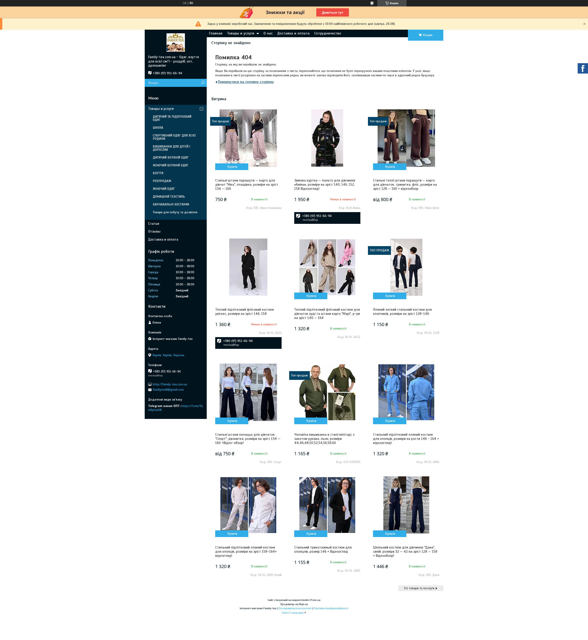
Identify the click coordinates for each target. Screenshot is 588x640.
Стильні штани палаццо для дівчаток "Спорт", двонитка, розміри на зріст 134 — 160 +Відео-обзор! (247, 438)
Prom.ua (315, 600)
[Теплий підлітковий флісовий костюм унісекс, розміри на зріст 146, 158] (248, 267)
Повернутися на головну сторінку (246, 82)
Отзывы (154, 231)
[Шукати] (203, 83)
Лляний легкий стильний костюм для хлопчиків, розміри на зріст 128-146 (402, 311)
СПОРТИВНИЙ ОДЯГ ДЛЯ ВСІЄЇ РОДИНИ (174, 137)
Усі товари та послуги (419, 588)
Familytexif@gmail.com (168, 390)
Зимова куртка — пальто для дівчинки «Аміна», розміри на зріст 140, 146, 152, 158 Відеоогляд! (324, 184)
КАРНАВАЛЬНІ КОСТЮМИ (171, 204)
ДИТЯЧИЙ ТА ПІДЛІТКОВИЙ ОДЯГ (172, 118)
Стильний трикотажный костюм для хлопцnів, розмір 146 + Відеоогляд (323, 549)
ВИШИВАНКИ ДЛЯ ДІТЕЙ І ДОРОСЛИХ (171, 148)
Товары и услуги (240, 33)
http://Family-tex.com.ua (170, 384)
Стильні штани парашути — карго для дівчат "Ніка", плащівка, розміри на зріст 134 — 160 (246, 184)
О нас (268, 33)
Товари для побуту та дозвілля (175, 212)
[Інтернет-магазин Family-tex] (175, 42)
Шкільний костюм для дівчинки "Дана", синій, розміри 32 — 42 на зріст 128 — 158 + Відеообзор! (405, 551)
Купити (232, 167)
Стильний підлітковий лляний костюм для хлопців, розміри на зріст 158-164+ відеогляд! (246, 551)
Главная (215, 33)
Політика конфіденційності (331, 608)
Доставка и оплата (293, 33)
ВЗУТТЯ (158, 173)
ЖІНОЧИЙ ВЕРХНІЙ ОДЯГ (170, 165)
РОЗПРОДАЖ (162, 181)
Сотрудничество (327, 33)
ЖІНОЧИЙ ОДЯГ (164, 189)
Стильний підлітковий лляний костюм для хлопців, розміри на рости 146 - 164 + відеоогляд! (406, 438)
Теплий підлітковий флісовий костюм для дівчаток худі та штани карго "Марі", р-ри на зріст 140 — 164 (327, 313)
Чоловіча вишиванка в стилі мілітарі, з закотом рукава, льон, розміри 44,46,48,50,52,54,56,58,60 (324, 438)
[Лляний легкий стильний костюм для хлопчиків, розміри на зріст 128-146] (406, 267)
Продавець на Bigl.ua (294, 604)
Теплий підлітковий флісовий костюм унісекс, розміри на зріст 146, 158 (244, 311)
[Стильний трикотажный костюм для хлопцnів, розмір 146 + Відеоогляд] (327, 505)
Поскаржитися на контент (295, 608)
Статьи (153, 224)
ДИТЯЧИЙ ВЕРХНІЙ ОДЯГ (171, 157)
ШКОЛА (158, 128)
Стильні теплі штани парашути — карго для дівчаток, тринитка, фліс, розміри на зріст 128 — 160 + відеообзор (405, 184)
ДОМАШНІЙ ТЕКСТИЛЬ (169, 197)
